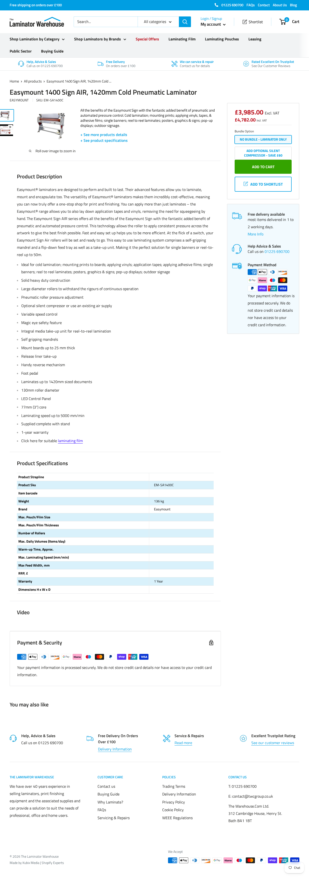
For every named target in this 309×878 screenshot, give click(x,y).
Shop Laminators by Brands (97, 39)
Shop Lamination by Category (34, 39)
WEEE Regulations (177, 818)
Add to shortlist (266, 184)
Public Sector (21, 51)
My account (211, 24)
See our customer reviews (272, 743)
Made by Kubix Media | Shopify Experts (37, 862)
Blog (293, 5)
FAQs (250, 5)
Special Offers (147, 39)
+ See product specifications (104, 140)
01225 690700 (232, 5)
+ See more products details (103, 134)
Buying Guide (52, 51)
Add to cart (263, 167)
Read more (183, 743)
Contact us (106, 786)
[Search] (185, 21)
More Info (255, 234)
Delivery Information (115, 749)
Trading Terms (173, 786)
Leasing (254, 39)
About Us (280, 5)
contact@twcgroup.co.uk (252, 796)
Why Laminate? (110, 802)
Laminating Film (182, 39)
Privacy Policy (173, 802)
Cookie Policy (173, 810)
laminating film (70, 441)
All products (33, 81)
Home (14, 81)
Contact (264, 5)
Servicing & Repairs (114, 818)
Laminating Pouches (222, 39)
